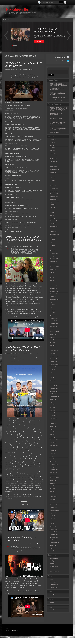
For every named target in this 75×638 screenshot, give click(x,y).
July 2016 (52, 453)
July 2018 (52, 402)
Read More (38, 41)
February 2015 (54, 496)
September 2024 (54, 202)
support (36, 252)
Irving (31, 548)
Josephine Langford (15, 359)
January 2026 (53, 158)
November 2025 (54, 164)
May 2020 (52, 342)
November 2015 (54, 472)
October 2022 (53, 264)
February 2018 (54, 415)
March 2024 (53, 218)
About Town (13, 547)
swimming (26, 253)
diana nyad (20, 250)
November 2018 (54, 391)
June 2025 (52, 177)
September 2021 (54, 299)
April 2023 (52, 248)
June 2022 (52, 275)
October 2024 (53, 199)
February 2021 (54, 318)
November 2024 (54, 196)
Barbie (12, 73)
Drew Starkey (18, 358)
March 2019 (53, 380)
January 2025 (53, 191)
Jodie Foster (35, 251)
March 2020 (53, 348)
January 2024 (53, 223)
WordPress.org (53, 587)
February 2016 (54, 464)
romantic (37, 359)
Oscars (23, 551)
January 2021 (53, 320)
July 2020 (52, 337)
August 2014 (53, 512)
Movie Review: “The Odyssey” (57, 97)
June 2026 (52, 145)
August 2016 (53, 450)
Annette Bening (14, 249)
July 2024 (52, 207)
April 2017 (52, 434)
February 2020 (54, 350)
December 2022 (54, 258)
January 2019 (53, 385)
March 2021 (53, 315)
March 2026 (53, 153)
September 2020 (54, 331)
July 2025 (52, 174)
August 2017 (53, 426)
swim (23, 253)
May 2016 (52, 456)
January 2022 (53, 288)
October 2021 (53, 296)
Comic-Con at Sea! (60, 126)
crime (12, 548)
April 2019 (52, 377)
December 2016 (54, 445)
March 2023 (53, 250)
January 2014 (53, 531)
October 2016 (53, 448)
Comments (54, 584)
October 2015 (53, 475)
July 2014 (52, 515)
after (12, 357)
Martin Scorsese (14, 550)
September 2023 (54, 234)
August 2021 (53, 302)
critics (27, 73)
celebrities (32, 249)
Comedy (13, 358)
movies (15, 76)
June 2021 (52, 307)
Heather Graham (24, 358)
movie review (29, 550)
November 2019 (54, 358)
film (34, 74)
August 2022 (53, 269)
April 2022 (52, 280)
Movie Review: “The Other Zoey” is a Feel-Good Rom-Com (23, 349)
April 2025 (52, 183)
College (35, 357)
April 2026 (52, 150)
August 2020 (53, 334)
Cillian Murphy (23, 73)
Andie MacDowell (17, 357)
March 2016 (53, 461)
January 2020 (53, 353)
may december (35, 75)
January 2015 (53, 499)
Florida (12, 251)
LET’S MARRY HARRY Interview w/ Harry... (45, 30)
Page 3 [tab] (14, 45)
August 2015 (53, 480)
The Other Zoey (32, 360)
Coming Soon (53, 561)
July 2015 (52, 483)
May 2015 (52, 488)
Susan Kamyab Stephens (27, 77)
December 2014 (54, 502)
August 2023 (53, 237)
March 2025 (53, 185)
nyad (22, 252)
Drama (15, 548)
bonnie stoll (27, 249)
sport (28, 252)
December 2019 (54, 356)
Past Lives (29, 76)
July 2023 (52, 239)
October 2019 (53, 361)
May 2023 (52, 245)
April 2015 (52, 491)
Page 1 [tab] (12, 45)
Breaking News (54, 558)
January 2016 (53, 466)
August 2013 (53, 545)
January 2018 (53, 418)
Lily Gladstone (25, 75)
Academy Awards (20, 547)
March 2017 (53, 437)
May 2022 (52, 277)
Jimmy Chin (30, 251)
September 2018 (54, 396)
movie (12, 76)
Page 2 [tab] (13, 45)
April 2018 (52, 410)
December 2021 (54, 291)
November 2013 (54, 537)
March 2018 (53, 412)
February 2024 (54, 220)
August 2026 (53, 139)
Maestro (30, 75)
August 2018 (53, 399)
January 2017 (53, 442)
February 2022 (54, 285)
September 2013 (54, 542)
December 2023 (54, 226)
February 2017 (54, 439)
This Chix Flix (16, 10)
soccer (16, 360)
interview (25, 251)
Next (6, 37)
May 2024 (52, 212)
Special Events (53, 569)
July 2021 (52, 304)
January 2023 (53, 256)
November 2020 (54, 326)
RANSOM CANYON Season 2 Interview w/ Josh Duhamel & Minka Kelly (57, 93)
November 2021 (54, 293)
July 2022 (52, 272)
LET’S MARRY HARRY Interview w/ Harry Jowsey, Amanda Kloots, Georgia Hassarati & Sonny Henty (58, 84)
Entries (53, 582)
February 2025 (54, 188)
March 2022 (53, 283)
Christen (52, 117)
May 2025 (52, 180)
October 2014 (53, 507)
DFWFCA (31, 74)
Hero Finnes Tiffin (32, 358)
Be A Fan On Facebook (60, 57)
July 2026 (52, 142)
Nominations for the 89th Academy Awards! (56, 114)
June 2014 (52, 518)
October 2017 (53, 423)
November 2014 (54, 504)
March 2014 (53, 526)
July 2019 (52, 369)
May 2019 (52, 375)
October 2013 (53, 540)
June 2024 (52, 210)
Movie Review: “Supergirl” (57, 99)
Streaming (32, 252)
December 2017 (54, 421)
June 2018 (52, 404)
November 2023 (54, 229)
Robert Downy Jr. (18, 77)
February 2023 (54, 253)
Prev (68, 37)
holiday (37, 358)
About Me (9, 19)
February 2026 (54, 156)
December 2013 (54, 534)
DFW (17, 74)
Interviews (52, 563)
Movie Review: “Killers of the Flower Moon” (20, 539)
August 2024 (53, 204)
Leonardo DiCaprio (34, 549)
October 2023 (53, 231)
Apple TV (26, 547)
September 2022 (54, 266)
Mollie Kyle (20, 550)
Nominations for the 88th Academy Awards (58, 118)
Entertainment (20, 548)
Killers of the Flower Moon (16, 75)
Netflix (19, 76)
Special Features (54, 571)
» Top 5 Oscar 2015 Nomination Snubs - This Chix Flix (58, 129)
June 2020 (52, 339)
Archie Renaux (24, 357)
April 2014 (52, 523)
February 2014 (54, 529)
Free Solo (16, 251)
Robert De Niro (28, 551)
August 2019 (53, 366)
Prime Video (32, 359)
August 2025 (53, 172)
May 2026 (52, 147)
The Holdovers (35, 77)
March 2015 (53, 494)
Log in (51, 579)
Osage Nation (18, 551)
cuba (17, 250)
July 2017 (52, 429)
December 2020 (54, 323)
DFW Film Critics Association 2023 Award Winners (23, 65)
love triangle (22, 359)
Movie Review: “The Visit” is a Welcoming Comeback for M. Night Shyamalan (58, 122)
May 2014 (52, 521)
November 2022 (54, 261)
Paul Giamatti (34, 76)
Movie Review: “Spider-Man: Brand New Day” (57, 89)
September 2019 (54, 364)
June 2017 (52, 431)
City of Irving (37, 547)
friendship (21, 251)
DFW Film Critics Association (23, 74)
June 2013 (52, 550)
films (37, 74)
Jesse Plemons (16, 549)
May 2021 (52, 310)
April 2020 (52, 345)
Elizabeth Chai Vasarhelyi (28, 250)
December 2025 (54, 161)
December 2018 (54, 388)
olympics (25, 252)
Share (10, 341)
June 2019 (52, 372)
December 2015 (54, 469)
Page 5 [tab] (16, 45)
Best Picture (17, 73)
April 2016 (52, 458)
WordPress (15, 630)
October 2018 (53, 393)
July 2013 (52, 548)
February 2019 (54, 383)
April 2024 (52, 215)
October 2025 (53, 166)
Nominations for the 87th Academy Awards (56, 131)
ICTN (29, 548)
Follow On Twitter (61, 61)
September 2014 (54, 510)
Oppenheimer (24, 76)
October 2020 (53, 329)
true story (31, 253)
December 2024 (54, 193)
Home (4, 19)
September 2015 (54, 477)
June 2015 (52, 485)
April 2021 (52, 312)
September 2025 (54, 169)
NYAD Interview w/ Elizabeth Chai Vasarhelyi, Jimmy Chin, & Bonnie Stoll (23, 240)
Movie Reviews (14, 72)
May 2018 (52, 407)
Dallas (30, 73)
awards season (21, 249)
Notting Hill (27, 359)
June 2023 (52, 242)
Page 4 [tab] (15, 45)
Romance (33, 551)
